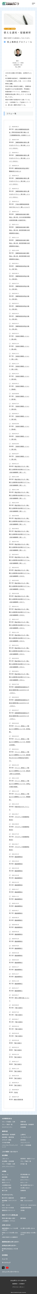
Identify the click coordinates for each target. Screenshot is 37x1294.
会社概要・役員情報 (8, 1161)
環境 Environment (26, 1200)
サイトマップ (6, 1262)
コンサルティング (25, 1137)
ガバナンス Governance (28, 1205)
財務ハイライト (6, 1180)
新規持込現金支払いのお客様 (10, 1249)
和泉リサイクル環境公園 (10, 1215)
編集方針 (23, 1198)
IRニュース (5, 1174)
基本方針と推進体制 (8, 1198)
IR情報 (4, 1171)
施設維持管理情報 (25, 1208)
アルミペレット (25, 1142)
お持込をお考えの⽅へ (9, 1245)
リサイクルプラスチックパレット (10, 1146)
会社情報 (5, 1155)
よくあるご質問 (6, 1188)
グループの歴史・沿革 (8, 1122)
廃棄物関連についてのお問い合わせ (10, 1229)
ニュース (5, 1259)
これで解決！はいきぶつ (10, 1152)
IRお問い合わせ (25, 1188)
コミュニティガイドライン (10, 1272)
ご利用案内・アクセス (8, 1221)
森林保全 (23, 1140)
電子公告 (4, 1190)
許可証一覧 (23, 1164)
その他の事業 (6, 1142)
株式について (6, 1182)
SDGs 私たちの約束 (8, 1208)
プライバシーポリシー (18, 1287)
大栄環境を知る (7, 1118)
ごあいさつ (5, 1158)
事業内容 (23, 1122)
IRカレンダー (24, 1182)
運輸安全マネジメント (8, 1210)
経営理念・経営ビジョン (27, 1158)
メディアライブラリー (8, 1166)
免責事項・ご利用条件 (18, 1283)
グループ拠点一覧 (7, 1124)
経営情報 (4, 1177)
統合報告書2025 (25, 1174)
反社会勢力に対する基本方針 (18, 1280)
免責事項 (23, 1190)
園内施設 (23, 1218)
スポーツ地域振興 (25, 1145)
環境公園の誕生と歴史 (8, 1218)
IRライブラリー (25, 1180)
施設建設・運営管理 (8, 1137)
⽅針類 (22, 1210)
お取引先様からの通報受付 (10, 1237)
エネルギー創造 (6, 1140)
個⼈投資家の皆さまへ (27, 1185)
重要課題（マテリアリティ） (9, 1201)
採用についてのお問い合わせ (10, 1233)
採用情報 (23, 1127)
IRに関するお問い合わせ (27, 1228)
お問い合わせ (6, 1225)
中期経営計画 (24, 1177)
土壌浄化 (23, 1134)
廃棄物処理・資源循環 (27, 1124)
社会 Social (6, 1205)
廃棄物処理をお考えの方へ (10, 1242)
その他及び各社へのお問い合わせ (28, 1233)
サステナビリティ (7, 1127)
